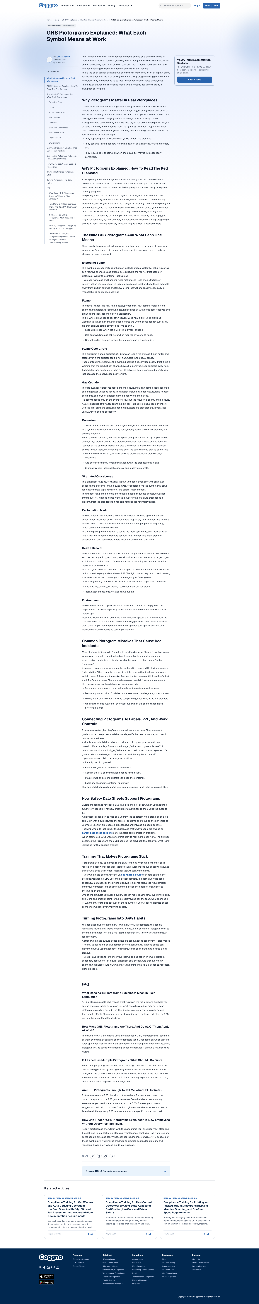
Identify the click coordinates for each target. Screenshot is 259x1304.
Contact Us (196, 1270)
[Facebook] (44, 1267)
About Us (196, 1259)
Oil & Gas (136, 1284)
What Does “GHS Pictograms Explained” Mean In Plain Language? (61, 196)
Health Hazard (55, 138)
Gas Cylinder (54, 117)
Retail (134, 1273)
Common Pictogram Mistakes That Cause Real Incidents (62, 149)
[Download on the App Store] (52, 1276)
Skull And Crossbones (58, 127)
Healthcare (136, 1263)
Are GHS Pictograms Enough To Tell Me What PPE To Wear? (62, 227)
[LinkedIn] (48, 1267)
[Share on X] (92, 1156)
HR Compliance (109, 1259)
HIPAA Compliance (110, 1266)
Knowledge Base (169, 1277)
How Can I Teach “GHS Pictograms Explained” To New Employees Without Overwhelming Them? (62, 238)
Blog (57, 20)
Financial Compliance (111, 1277)
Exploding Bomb (56, 102)
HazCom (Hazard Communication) (94, 20)
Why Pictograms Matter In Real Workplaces (61, 79)
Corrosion (53, 122)
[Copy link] (112, 1156)
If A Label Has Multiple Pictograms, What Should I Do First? (62, 218)
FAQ (48, 188)
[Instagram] (57, 1267)
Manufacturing (138, 1266)
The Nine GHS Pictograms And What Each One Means (60, 95)
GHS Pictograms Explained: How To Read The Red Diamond (62, 87)
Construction (137, 1259)
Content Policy (168, 1270)
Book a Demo (212, 5)
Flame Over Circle (56, 112)
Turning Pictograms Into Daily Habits (59, 181)
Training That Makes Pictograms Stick (60, 173)
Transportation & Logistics (143, 1277)
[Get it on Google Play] (52, 1282)
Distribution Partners (200, 1263)
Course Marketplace (81, 1259)
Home (49, 20)
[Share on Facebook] (105, 1156)
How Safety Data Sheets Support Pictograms (61, 165)
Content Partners (199, 1266)
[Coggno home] (48, 5)
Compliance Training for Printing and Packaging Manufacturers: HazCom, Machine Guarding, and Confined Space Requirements (186, 1207)
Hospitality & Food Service (143, 1270)
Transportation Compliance (114, 1273)
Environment (54, 143)
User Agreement (168, 1266)
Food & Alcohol (109, 1280)
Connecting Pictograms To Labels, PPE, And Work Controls (61, 157)
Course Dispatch (79, 1266)
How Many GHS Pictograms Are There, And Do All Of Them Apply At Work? (63, 207)
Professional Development (113, 1284)
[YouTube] (53, 1267)
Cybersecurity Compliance (113, 1270)
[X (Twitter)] (40, 1267)
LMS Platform (78, 1263)
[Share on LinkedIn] (99, 1156)
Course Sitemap (168, 1263)
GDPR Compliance (169, 1273)
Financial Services (139, 1280)
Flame (51, 107)
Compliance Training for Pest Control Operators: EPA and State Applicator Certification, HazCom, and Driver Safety (128, 1207)
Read (92, 1234)
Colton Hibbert (63, 57)
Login (197, 5)
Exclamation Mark (56, 132)
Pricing (111, 5)
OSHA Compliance (69, 20)
